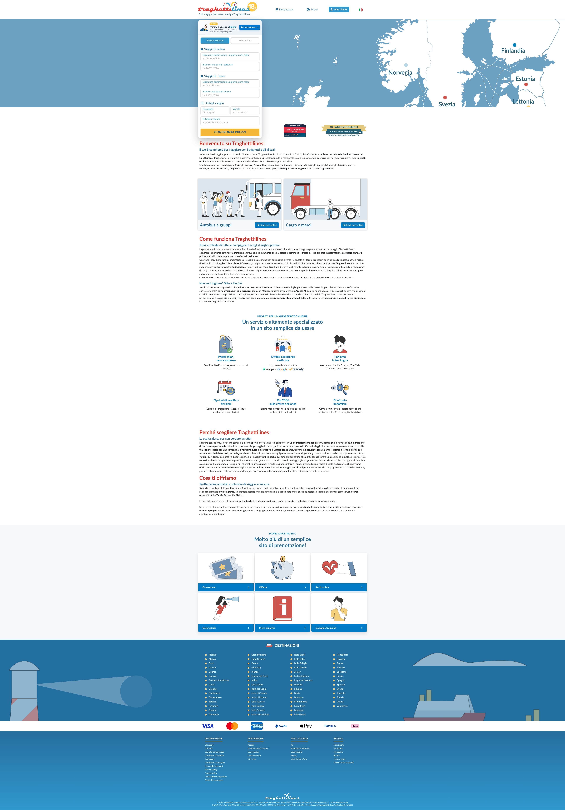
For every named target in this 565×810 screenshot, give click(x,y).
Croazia (213, 689)
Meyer (294, 756)
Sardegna (342, 672)
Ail (292, 745)
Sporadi (341, 684)
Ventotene (342, 706)
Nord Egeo (299, 706)
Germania (214, 714)
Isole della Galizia (260, 714)
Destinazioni (286, 9)
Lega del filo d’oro (299, 759)
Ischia (254, 680)
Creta (212, 684)
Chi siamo (209, 745)
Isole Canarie (258, 710)
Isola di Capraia (259, 693)
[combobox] (230, 58)
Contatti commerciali (214, 752)
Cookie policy (211, 773)
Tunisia (340, 697)
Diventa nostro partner (258, 748)
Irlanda (255, 672)
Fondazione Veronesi (300, 748)
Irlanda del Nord (259, 676)
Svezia (340, 689)
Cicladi (212, 667)
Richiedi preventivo (267, 225)
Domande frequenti (214, 766)
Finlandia (213, 706)
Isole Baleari (257, 706)
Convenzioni (253, 752)
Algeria (212, 659)
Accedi (251, 745)
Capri (211, 663)
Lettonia (298, 684)
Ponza (340, 663)
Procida (341, 667)
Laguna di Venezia (303, 680)
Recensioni (339, 745)
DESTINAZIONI (287, 645)
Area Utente (340, 9)
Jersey (297, 672)
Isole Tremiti (300, 667)
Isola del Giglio (258, 689)
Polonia (341, 659)
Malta (297, 693)
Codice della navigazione (216, 777)
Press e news (339, 759)
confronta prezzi (230, 132)
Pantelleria (342, 655)
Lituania (298, 689)
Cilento (212, 672)
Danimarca (214, 693)
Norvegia (299, 710)
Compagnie (210, 759)
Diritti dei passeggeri (214, 780)
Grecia (254, 663)
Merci (314, 9)
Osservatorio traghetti (344, 763)
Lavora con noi (254, 756)
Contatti (208, 748)
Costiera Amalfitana (219, 680)
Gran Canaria (258, 659)
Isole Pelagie (300, 663)
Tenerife (341, 693)
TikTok (336, 756)
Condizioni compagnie (215, 763)
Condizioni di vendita (214, 756)
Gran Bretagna (258, 655)
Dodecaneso (215, 697)
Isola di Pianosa (259, 697)
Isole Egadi (299, 655)
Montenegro (300, 702)
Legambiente (296, 752)
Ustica (340, 702)
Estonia (212, 702)
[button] (362, 10)
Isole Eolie (299, 659)
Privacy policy (211, 770)
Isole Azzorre (258, 702)
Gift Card (252, 759)
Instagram (338, 752)
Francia (212, 710)
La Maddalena (301, 676)
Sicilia (340, 676)
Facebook (338, 748)
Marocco (299, 697)
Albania (212, 655)
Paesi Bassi (300, 714)
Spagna (340, 680)
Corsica (213, 676)
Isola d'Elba (257, 684)
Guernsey (256, 667)
